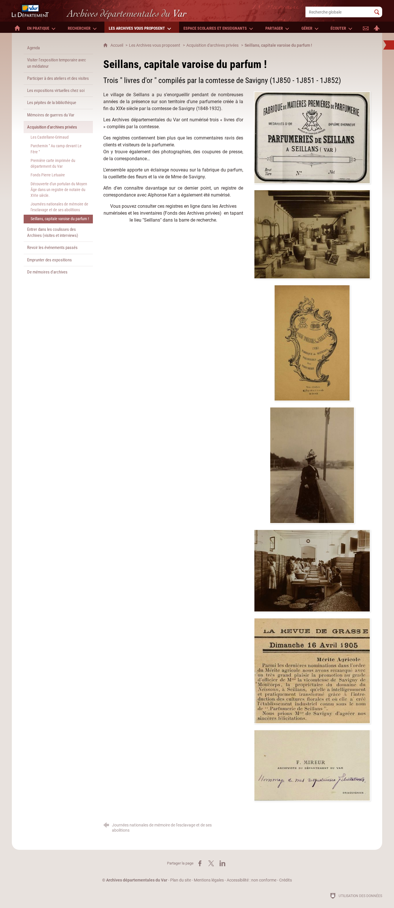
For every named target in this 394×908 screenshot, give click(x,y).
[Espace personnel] (376, 27)
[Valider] (377, 12)
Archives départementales (126, 13)
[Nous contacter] (365, 27)
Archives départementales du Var (136, 880)
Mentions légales (209, 880)
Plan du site (180, 880)
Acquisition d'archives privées (212, 45)
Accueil (117, 45)
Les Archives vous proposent (154, 45)
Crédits (285, 880)
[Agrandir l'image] (312, 137)
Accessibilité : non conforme (251, 880)
